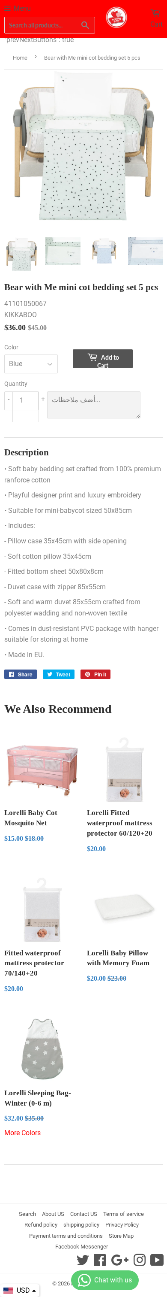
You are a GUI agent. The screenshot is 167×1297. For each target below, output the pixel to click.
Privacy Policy (122, 1224)
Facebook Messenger (81, 1246)
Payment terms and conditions (66, 1236)
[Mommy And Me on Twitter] (82, 1263)
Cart (156, 24)
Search (27, 1214)
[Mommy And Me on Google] (119, 1263)
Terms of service (123, 1214)
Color (11, 347)
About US (53, 1214)
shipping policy (81, 1224)
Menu (22, 8)
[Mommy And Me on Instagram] (139, 1263)
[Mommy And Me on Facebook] (99, 1263)
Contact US (83, 1214)
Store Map (121, 1236)
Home (20, 58)
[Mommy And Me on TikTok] (157, 1263)
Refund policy (40, 1224)
